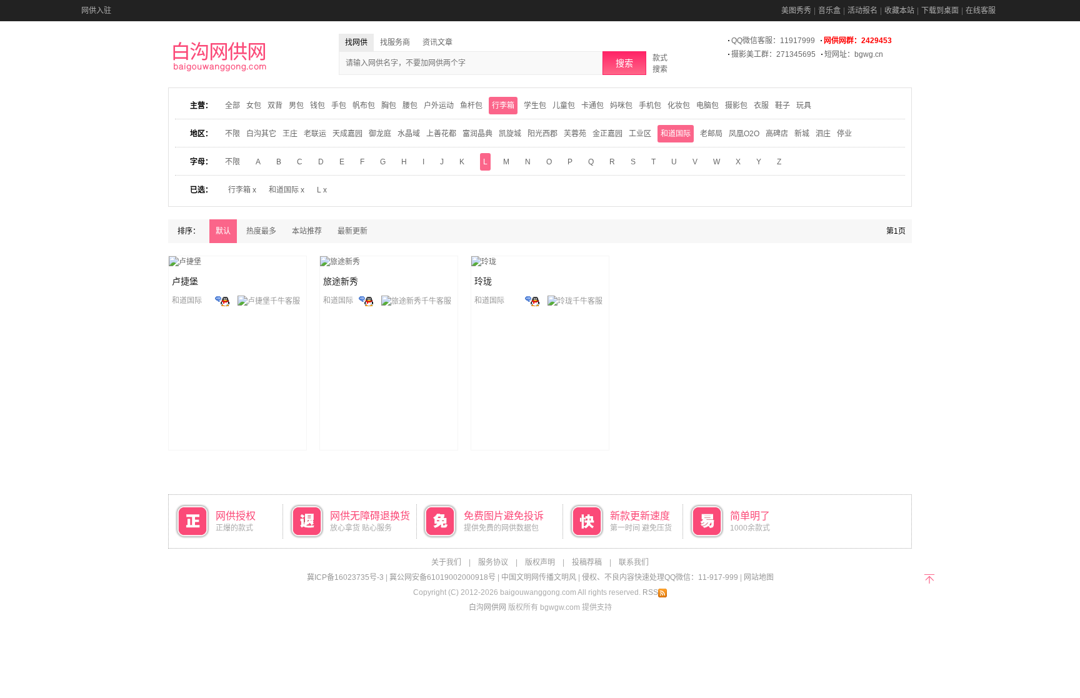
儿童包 (563, 105)
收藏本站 (899, 10)
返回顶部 (929, 578)
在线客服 (981, 10)
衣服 (761, 105)
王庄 (290, 133)
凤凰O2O (744, 133)
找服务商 (395, 42)
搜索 (624, 63)
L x (322, 190)
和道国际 (676, 133)
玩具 (803, 105)
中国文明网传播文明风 (538, 577)
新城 (801, 133)
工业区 (640, 133)
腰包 (410, 105)
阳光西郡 (543, 133)
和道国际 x (286, 190)
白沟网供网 (487, 607)
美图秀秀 (796, 10)
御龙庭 (380, 133)
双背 (275, 105)
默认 (223, 231)
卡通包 (592, 105)
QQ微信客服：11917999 (773, 40)
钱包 (317, 105)
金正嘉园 (607, 133)
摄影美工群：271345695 (773, 54)
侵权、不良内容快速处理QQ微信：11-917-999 (660, 577)
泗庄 (823, 133)
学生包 (535, 105)
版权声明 (540, 562)
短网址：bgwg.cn (853, 54)
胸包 (388, 105)
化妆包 (679, 105)
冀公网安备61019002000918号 (442, 577)
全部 (232, 105)
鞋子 (782, 105)
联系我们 (634, 562)
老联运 (315, 133)
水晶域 (409, 133)
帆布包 (363, 105)
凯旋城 (510, 133)
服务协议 (493, 562)
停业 (844, 133)
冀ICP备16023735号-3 (345, 577)
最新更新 (353, 231)
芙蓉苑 (575, 133)
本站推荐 (307, 231)
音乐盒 (829, 10)
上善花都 (441, 133)
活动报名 (863, 10)
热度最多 (261, 231)
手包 (338, 105)
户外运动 (439, 105)
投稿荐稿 (587, 562)
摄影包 (736, 105)
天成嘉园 (347, 133)
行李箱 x (242, 190)
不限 (232, 133)
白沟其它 (261, 133)
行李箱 (503, 105)
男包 (296, 105)
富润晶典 (477, 133)
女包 (253, 105)
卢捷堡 (185, 281)
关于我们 (446, 562)
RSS (650, 592)
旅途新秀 (340, 281)
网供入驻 (96, 10)
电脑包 (707, 105)
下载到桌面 (940, 10)
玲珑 (483, 281)
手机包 (650, 105)
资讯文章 (437, 42)
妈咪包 (621, 105)
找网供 (356, 42)
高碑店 (777, 133)
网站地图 (759, 577)
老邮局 (711, 133)
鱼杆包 (471, 105)
